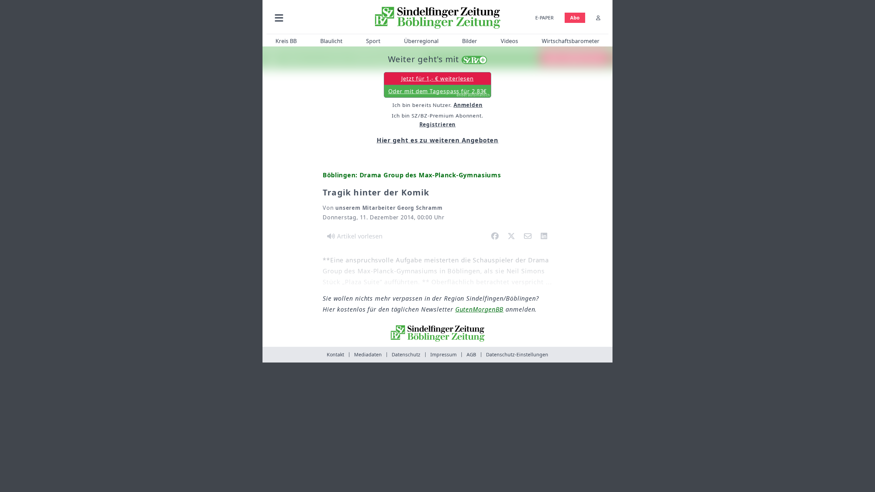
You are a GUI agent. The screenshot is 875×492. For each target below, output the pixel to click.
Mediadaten (368, 354)
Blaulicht (331, 41)
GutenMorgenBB (479, 309)
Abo (575, 17)
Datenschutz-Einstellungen (517, 354)
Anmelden (468, 104)
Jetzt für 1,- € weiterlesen (437, 78)
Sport (373, 41)
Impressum (443, 354)
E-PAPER (544, 17)
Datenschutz (406, 354)
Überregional (421, 41)
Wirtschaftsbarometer (571, 41)
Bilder (469, 41)
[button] (315, 17)
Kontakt (335, 354)
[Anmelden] (598, 17)
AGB (471, 354)
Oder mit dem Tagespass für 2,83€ (439, 92)
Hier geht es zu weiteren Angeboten (438, 140)
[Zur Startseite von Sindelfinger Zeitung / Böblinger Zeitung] (437, 18)
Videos (509, 41)
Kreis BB (286, 41)
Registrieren (437, 124)
